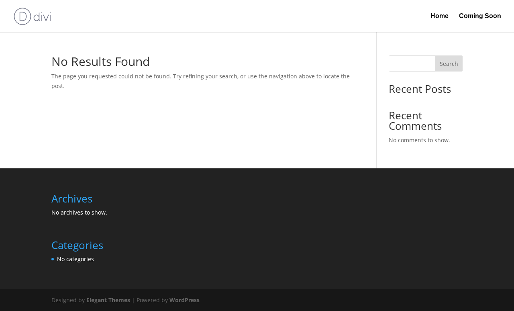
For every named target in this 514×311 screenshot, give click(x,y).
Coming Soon (480, 16)
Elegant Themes (108, 300)
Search (449, 64)
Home (439, 16)
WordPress (184, 300)
